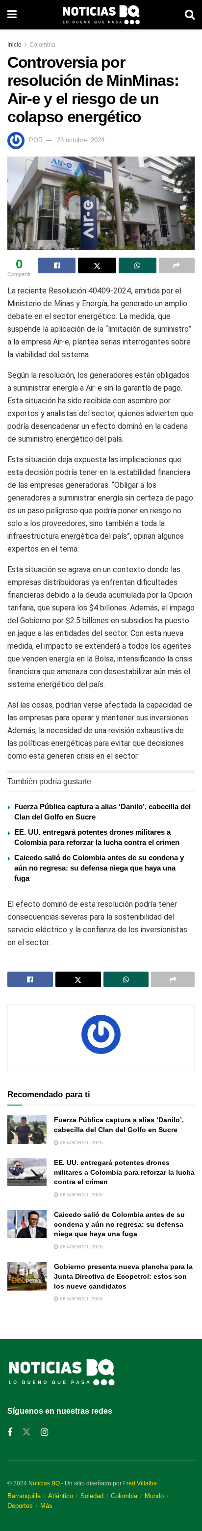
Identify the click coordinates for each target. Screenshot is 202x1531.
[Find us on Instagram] (44, 1432)
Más (46, 1505)
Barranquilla (24, 1496)
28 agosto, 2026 (80, 1142)
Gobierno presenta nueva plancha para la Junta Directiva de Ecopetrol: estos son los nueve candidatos (123, 1276)
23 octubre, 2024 (80, 140)
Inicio (14, 44)
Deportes (20, 1505)
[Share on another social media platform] (177, 265)
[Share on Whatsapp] (137, 265)
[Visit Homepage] (101, 15)
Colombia (42, 44)
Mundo (154, 1496)
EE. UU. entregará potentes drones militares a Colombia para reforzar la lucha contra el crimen (124, 1172)
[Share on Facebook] (57, 265)
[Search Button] (190, 14)
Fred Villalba (140, 1483)
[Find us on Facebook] (9, 1432)
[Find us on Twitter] (26, 1432)
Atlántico (60, 1496)
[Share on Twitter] (97, 265)
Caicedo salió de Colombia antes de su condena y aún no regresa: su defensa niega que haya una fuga (99, 867)
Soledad (91, 1496)
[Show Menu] (12, 14)
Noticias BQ (44, 1483)
